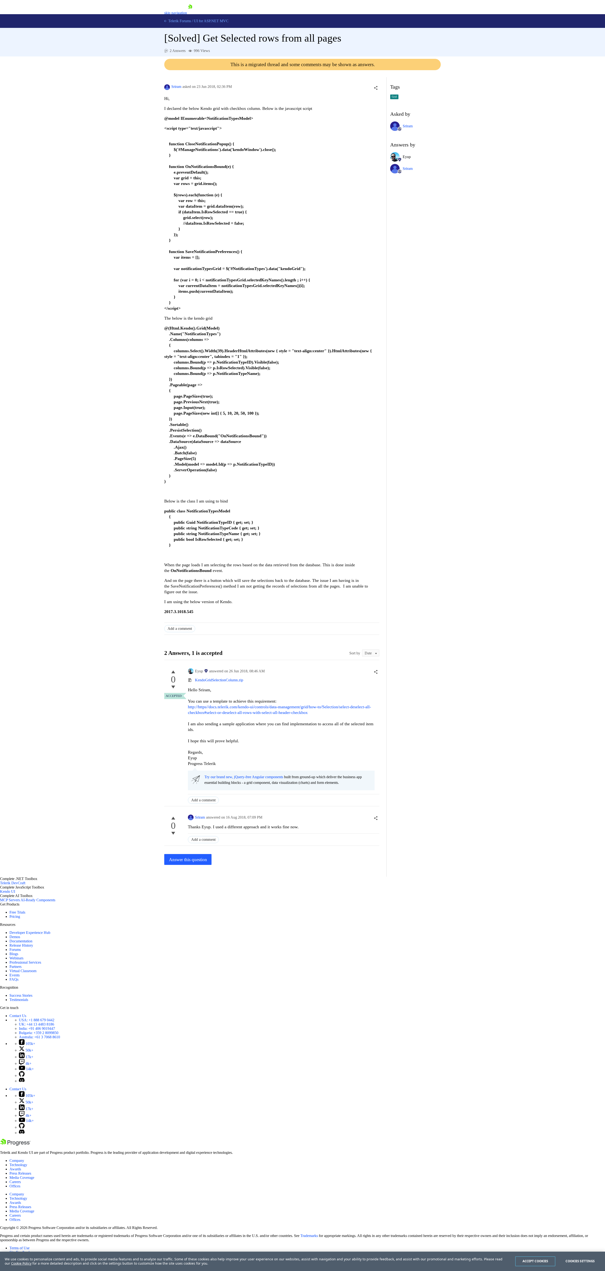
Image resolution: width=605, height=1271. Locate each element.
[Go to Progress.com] (15, 1144)
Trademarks (309, 1236)
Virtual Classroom (22, 971)
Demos (14, 937)
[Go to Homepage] (190, 13)
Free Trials (17, 912)
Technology (18, 1165)
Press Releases (20, 1173)
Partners (15, 967)
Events (14, 975)
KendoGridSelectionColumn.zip (219, 680)
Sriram (176, 87)
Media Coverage (21, 1178)
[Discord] (22, 1081)
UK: (36, 1024)
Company (16, 1161)
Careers (15, 1182)
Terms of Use (19, 1248)
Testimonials (18, 1000)
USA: (36, 1020)
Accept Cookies (535, 1261)
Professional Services (25, 962)
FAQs (13, 979)
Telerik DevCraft (12, 883)
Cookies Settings (580, 1261)
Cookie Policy (21, 1263)
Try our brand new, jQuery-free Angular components (243, 777)
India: (37, 1028)
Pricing (14, 917)
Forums (15, 950)
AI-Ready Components (38, 900)
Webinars (16, 958)
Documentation (20, 941)
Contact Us (17, 1016)
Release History (21, 945)
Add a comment (180, 629)
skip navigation (175, 13)
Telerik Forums (179, 21)
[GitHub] (22, 1075)
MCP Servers (10, 900)
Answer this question (188, 859)
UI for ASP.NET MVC (211, 21)
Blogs (13, 954)
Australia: (39, 1037)
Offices (14, 1186)
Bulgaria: (38, 1033)
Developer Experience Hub (29, 933)
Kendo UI (7, 891)
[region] (302, 1261)
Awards (15, 1169)
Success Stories (20, 995)
